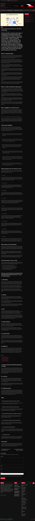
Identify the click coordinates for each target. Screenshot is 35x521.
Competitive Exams (16, 10)
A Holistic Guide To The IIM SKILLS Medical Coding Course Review (17, 495)
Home (2, 10)
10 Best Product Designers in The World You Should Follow (17, 486)
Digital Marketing (23, 494)
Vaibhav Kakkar (2, 484)
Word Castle (4, 490)
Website (2, 472)
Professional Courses (23, 508)
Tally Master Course (4, 281)
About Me (21, 10)
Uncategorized (23, 515)
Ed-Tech (22, 495)
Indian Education (23, 501)
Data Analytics (23, 491)
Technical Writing (23, 514)
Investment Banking (23, 502)
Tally (21, 512)
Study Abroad (23, 511)
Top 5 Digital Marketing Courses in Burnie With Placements (5, 450)
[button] (5, 10)
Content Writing (23, 488)
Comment (2, 456)
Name (2, 465)
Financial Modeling (23, 498)
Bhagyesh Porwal (7, 31)
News (4, 10)
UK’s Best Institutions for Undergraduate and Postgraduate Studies (17, 492)
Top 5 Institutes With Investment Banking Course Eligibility (18, 450)
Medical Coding (23, 504)
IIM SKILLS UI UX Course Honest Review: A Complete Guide (17, 489)
